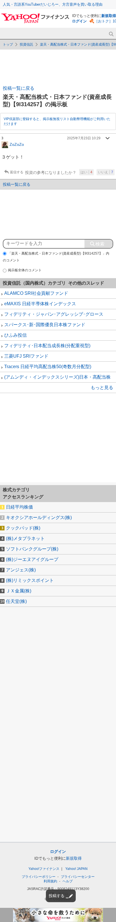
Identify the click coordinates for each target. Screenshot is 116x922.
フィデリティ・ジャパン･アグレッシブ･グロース (53, 314)
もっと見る (102, 387)
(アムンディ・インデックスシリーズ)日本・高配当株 (57, 377)
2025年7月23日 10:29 (84, 138)
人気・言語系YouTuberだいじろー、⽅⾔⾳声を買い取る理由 (52, 4)
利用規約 (50, 881)
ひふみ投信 (15, 335)
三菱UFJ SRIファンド (26, 356)
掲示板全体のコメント (25, 270)
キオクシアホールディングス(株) (39, 517)
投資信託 (26, 44)
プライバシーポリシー (38, 877)
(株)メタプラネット (25, 538)
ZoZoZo (17, 144)
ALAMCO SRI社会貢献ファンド (36, 293)
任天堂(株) (16, 601)
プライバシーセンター (78, 877)
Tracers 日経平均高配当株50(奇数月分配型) (47, 366)
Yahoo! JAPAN (76, 869)
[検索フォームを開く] (111, 34)
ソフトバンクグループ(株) (32, 549)
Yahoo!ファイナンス (43, 869)
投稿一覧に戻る (18, 88)
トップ (8, 44)
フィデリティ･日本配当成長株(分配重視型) (47, 345)
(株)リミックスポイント (30, 580)
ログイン (79, 21)
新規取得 (108, 16)
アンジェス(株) (21, 569)
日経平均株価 (19, 507)
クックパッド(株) (23, 528)
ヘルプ (68, 881)
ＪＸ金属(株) (18, 590)
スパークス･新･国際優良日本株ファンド (44, 324)
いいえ (105, 172)
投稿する (56, 895)
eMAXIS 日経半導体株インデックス (40, 303)
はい (86, 172)
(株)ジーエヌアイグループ (32, 559)
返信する (16, 172)
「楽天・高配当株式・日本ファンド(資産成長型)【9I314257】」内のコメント (56, 256)
